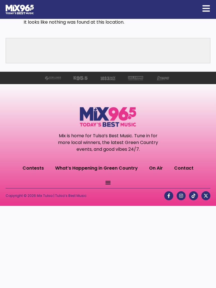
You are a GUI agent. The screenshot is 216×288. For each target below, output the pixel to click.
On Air (156, 168)
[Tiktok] (193, 195)
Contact (184, 168)
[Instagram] (181, 195)
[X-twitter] (205, 195)
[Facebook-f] (168, 195)
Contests (33, 168)
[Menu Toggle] (108, 182)
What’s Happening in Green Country (96, 168)
